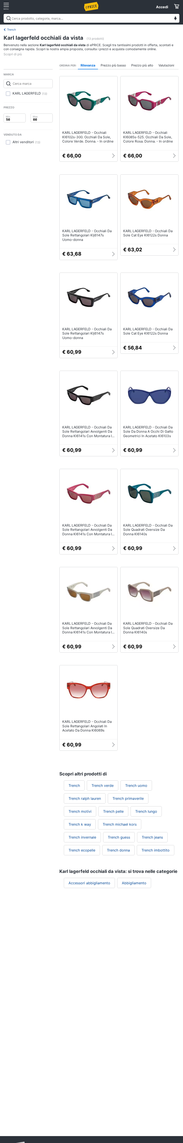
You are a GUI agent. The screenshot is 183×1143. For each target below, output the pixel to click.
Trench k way (80, 824)
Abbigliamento (134, 883)
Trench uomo (136, 785)
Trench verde (103, 785)
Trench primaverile (128, 798)
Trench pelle (113, 811)
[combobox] (91, 18)
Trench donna (118, 850)
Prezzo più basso (113, 65)
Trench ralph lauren (85, 798)
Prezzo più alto (142, 65)
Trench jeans (152, 837)
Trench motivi (80, 811)
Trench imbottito (155, 850)
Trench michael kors (120, 824)
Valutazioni (166, 65)
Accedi (162, 7)
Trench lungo (146, 811)
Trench (11, 29)
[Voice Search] (175, 19)
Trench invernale (82, 837)
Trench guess (119, 837)
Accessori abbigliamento (89, 883)
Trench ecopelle (82, 850)
